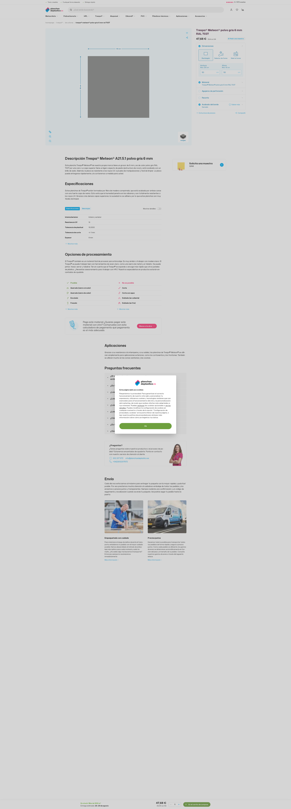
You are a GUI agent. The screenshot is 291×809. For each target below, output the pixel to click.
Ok (145, 426)
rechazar (140, 405)
